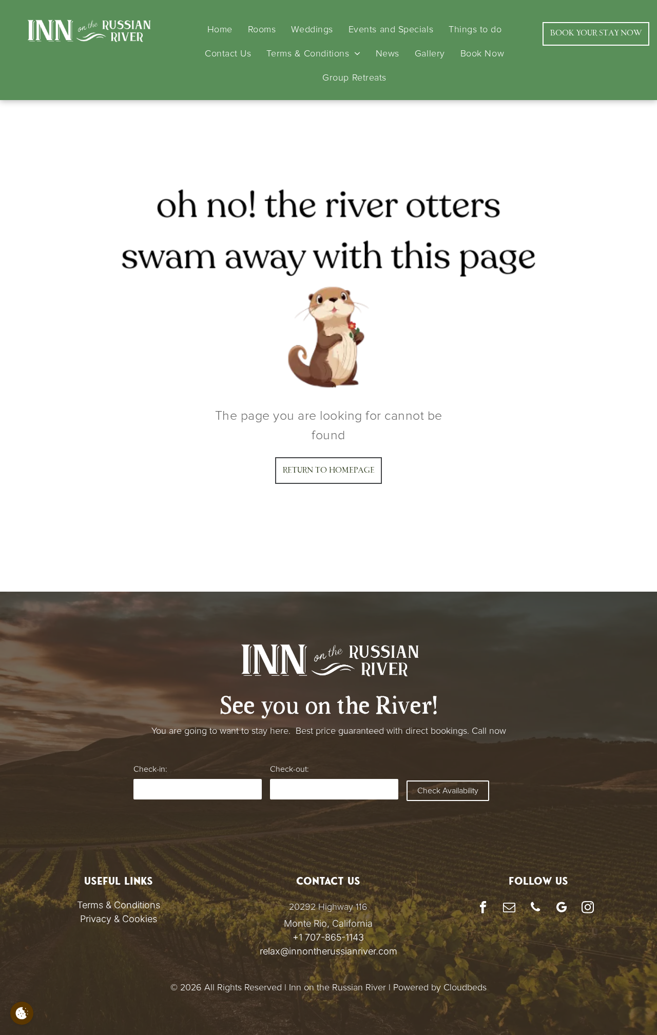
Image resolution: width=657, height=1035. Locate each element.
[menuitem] (220, 29)
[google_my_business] (561, 908)
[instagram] (587, 908)
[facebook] (483, 908)
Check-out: (289, 769)
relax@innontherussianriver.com (328, 951)
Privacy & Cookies (118, 918)
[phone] (535, 908)
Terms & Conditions (118, 905)
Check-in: (150, 769)
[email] (509, 908)
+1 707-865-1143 (328, 937)
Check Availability (447, 791)
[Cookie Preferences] (21, 1013)
